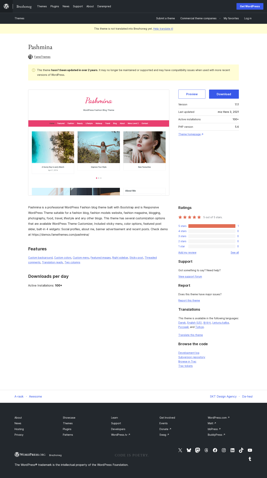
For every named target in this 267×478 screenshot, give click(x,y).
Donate (165, 429)
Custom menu (81, 257)
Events (163, 423)
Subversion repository (191, 357)
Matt (212, 423)
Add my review (187, 252)
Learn (114, 417)
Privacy (19, 434)
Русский (183, 326)
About (18, 417)
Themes (19, 18)
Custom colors (62, 257)
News (18, 423)
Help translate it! (163, 28)
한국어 (207, 322)
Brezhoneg (55, 455)
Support (116, 423)
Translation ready (52, 262)
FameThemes (42, 56)
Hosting (19, 429)
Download (224, 94)
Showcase (69, 417)
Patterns (68, 434)
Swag (164, 434)
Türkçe (199, 326)
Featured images (101, 257)
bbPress (214, 429)
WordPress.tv (120, 434)
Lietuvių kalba (220, 322)
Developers (118, 429)
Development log (188, 352)
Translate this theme (190, 334)
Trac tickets (185, 365)
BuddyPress (216, 434)
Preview (192, 94)
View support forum (190, 276)
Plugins (67, 429)
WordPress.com (219, 417)
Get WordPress (250, 6)
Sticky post (136, 257)
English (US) (194, 322)
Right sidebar (120, 257)
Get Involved (167, 417)
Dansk (182, 322)
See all (235, 252)
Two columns (72, 262)
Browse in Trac (187, 361)
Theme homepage (189, 134)
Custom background (40, 257)
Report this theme (189, 300)
